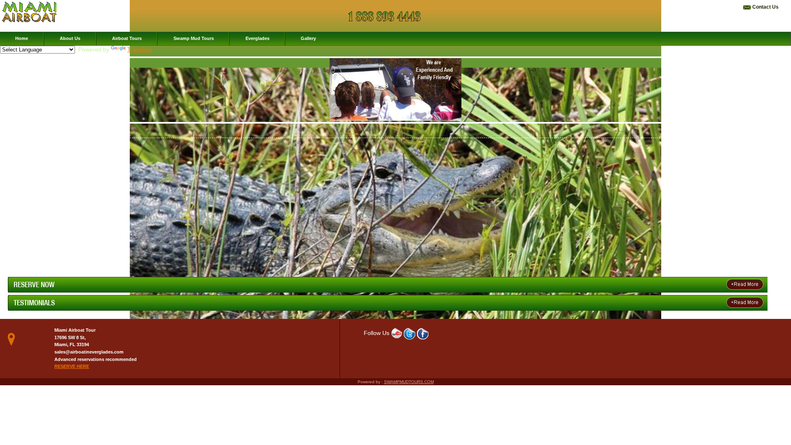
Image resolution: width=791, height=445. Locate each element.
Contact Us (765, 7)
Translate (139, 50)
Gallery (308, 38)
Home (21, 38)
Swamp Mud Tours (193, 38)
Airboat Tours (127, 38)
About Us (70, 38)
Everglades (257, 38)
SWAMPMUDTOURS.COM (409, 381)
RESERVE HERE (71, 366)
